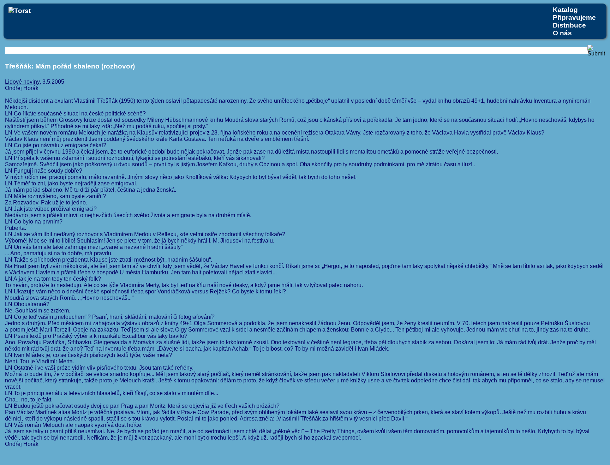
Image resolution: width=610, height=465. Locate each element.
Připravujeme (574, 17)
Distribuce (569, 25)
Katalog (565, 9)
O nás (562, 33)
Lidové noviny (22, 82)
